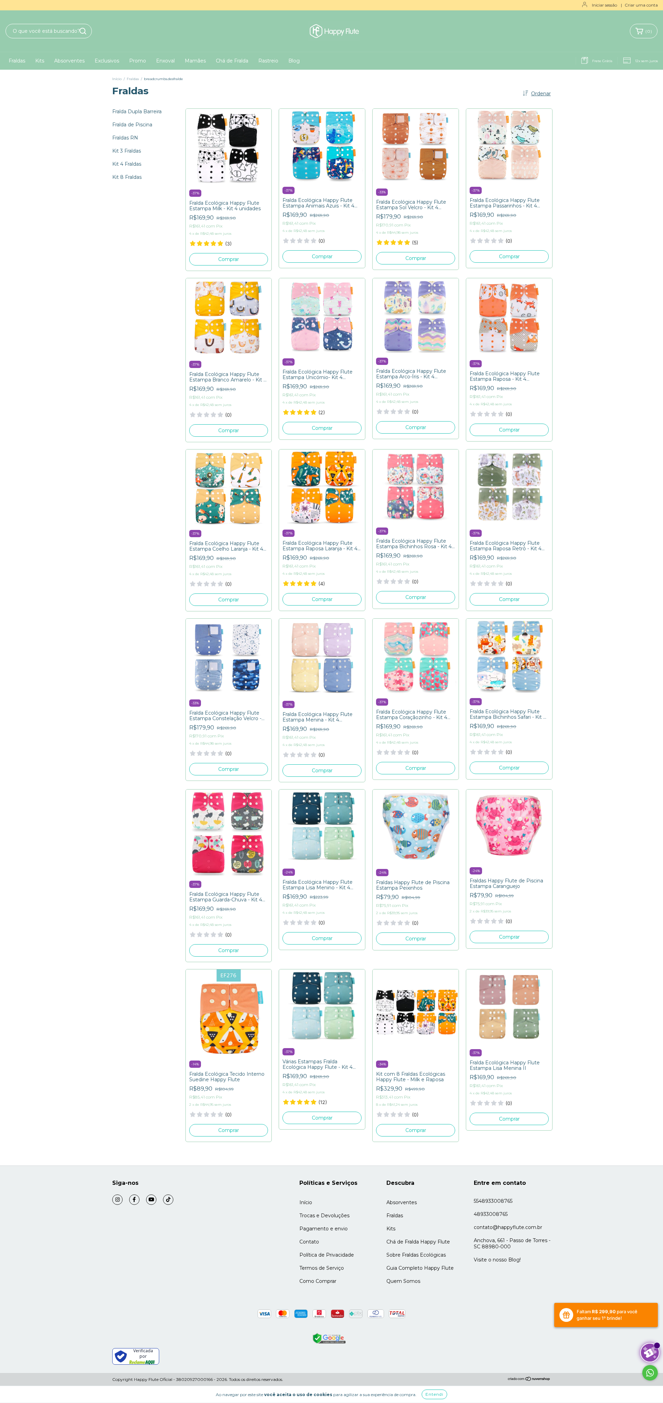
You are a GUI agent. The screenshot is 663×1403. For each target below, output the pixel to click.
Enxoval (165, 61)
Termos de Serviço (321, 1268)
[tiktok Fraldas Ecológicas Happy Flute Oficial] (168, 1199)
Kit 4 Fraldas (126, 164)
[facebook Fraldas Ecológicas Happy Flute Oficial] (134, 1199)
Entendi (434, 1394)
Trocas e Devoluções (324, 1215)
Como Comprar (317, 1281)
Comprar (228, 259)
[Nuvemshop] (529, 1379)
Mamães (195, 61)
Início (117, 79)
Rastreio (268, 61)
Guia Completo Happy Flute (420, 1268)
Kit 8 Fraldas (127, 177)
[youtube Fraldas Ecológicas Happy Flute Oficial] (151, 1199)
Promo (137, 61)
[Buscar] (83, 31)
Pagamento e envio (323, 1229)
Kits (39, 61)
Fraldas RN (125, 138)
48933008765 (491, 1214)
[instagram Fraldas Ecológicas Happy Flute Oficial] (117, 1199)
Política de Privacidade (326, 1255)
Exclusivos (107, 61)
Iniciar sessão (604, 5)
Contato (309, 1242)
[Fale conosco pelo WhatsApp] (650, 1373)
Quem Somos (403, 1281)
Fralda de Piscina (132, 125)
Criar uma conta (641, 5)
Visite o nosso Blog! (497, 1260)
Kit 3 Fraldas (126, 151)
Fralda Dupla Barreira (137, 111)
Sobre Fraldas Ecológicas (416, 1255)
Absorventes (69, 61)
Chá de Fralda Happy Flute (418, 1242)
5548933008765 (493, 1201)
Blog (294, 61)
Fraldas (17, 61)
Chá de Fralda (232, 61)
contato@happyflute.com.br (508, 1227)
